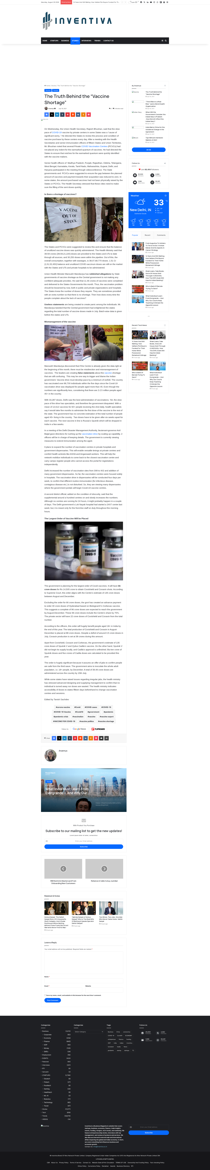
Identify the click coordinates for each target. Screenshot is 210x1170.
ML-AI (46, 1096)
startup (119, 1050)
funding (128, 1039)
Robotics (47, 1099)
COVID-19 (57, 132)
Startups (54, 41)
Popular (135, 235)
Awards (112, 1166)
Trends (97, 41)
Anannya (51, 108)
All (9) (148, 150)
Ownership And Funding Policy (138, 1162)
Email (46, 986)
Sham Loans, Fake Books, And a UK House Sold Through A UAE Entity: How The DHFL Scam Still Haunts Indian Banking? (114, 2)
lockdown (111, 1047)
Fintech (46, 1082)
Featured (45, 1062)
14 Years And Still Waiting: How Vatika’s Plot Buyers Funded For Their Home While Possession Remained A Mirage (155, 260)
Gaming (47, 1089)
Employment (46, 1055)
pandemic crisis (61, 716)
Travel (46, 1106)
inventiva (129, 1043)
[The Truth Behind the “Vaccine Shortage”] (138, 95)
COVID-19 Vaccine (63, 712)
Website (88, 986)
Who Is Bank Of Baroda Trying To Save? (138, 375)
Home (45, 41)
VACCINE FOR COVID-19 (64, 721)
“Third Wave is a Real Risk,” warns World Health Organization (155, 104)
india (115, 1043)
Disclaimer (105, 1166)
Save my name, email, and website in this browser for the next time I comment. (73, 995)
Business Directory (123, 1166)
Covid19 (79, 712)
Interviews (86, 41)
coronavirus (126, 1032)
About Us (54, 1162)
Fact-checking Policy (157, 1162)
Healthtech (48, 1092)
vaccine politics (87, 721)
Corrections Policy (94, 1166)
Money (46, 1048)
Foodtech (47, 1085)
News (125, 1047)
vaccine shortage (106, 721)
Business (65, 41)
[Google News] (79, 729)
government (94, 712)
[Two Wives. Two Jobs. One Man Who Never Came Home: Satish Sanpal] (111, 908)
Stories (75, 41)
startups (126, 1050)
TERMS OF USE (121, 1162)
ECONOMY (128, 1035)
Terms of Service (75, 1162)
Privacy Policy (63, 1162)
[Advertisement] (105, 62)
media (119, 1047)
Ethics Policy (82, 1166)
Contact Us (108, 41)
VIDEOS (45, 1119)
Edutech (47, 1079)
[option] (84, 790)
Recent (147, 235)
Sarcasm (45, 1072)
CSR (48, 1162)
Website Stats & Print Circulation (103, 1162)
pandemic (109, 712)
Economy (47, 1038)
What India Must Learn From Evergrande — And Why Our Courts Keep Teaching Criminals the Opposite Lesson (154, 300)
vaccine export (107, 716)
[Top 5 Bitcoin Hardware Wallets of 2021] (138, 141)
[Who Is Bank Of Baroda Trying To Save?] (138, 289)
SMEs (46, 1051)
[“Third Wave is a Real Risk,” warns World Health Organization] (138, 105)
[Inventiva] (76, 21)
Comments (161, 235)
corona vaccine (63, 707)
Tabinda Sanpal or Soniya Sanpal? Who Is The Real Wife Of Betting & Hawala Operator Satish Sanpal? (83, 920)
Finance (47, 1041)
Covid (77, 707)
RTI (43, 1068)
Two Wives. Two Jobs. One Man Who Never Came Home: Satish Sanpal (110, 919)
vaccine (108, 373)
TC (133, 1050)
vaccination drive (90, 434)
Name (47, 977)
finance (121, 1039)
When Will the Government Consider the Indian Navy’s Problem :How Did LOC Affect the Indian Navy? (156, 116)
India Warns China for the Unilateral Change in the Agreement (155, 129)
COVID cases (91, 707)
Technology (48, 1102)
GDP (45, 1045)
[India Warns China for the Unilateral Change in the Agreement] (138, 130)
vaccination (78, 716)
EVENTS (45, 1058)
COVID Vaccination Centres (94, 146)
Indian (121, 1043)
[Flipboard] (98, 729)
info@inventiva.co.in (100, 1146)
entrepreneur (112, 1039)
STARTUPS (46, 1075)
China (118, 1032)
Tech (44, 1112)
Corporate (47, 1035)
